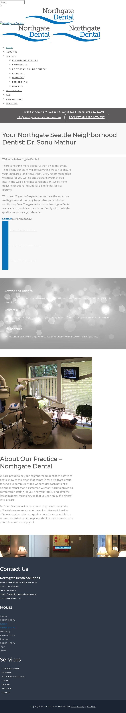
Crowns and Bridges (25, 60)
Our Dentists (14, 90)
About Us (11, 52)
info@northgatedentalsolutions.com (39, 117)
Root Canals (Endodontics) (29, 69)
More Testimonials (63, 548)
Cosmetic (18, 73)
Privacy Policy (78, 706)
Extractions (19, 65)
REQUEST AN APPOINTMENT (87, 117)
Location (12, 103)
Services (11, 56)
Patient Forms (14, 99)
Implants (17, 86)
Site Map (91, 706)
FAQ (8, 95)
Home (9, 47)
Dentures (18, 77)
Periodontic (20, 82)
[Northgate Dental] (12, 23)
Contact (7, 219)
